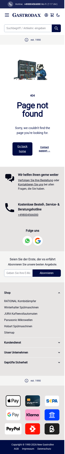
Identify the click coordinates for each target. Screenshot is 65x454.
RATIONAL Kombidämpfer (20, 301)
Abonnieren (47, 273)
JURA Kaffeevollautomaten (20, 313)
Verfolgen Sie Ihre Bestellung (35, 180)
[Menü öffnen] (7, 15)
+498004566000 (28, 215)
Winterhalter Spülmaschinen (21, 307)
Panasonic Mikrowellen (18, 320)
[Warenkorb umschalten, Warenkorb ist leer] (52, 15)
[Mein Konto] (46, 15)
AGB (16, 448)
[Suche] (56, 28)
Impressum (28, 448)
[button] (32, 293)
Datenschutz (44, 448)
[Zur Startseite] (26, 15)
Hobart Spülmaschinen (18, 326)
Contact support (44, 149)
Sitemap (9, 332)
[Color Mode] (58, 15)
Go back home (22, 149)
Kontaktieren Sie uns (30, 184)
